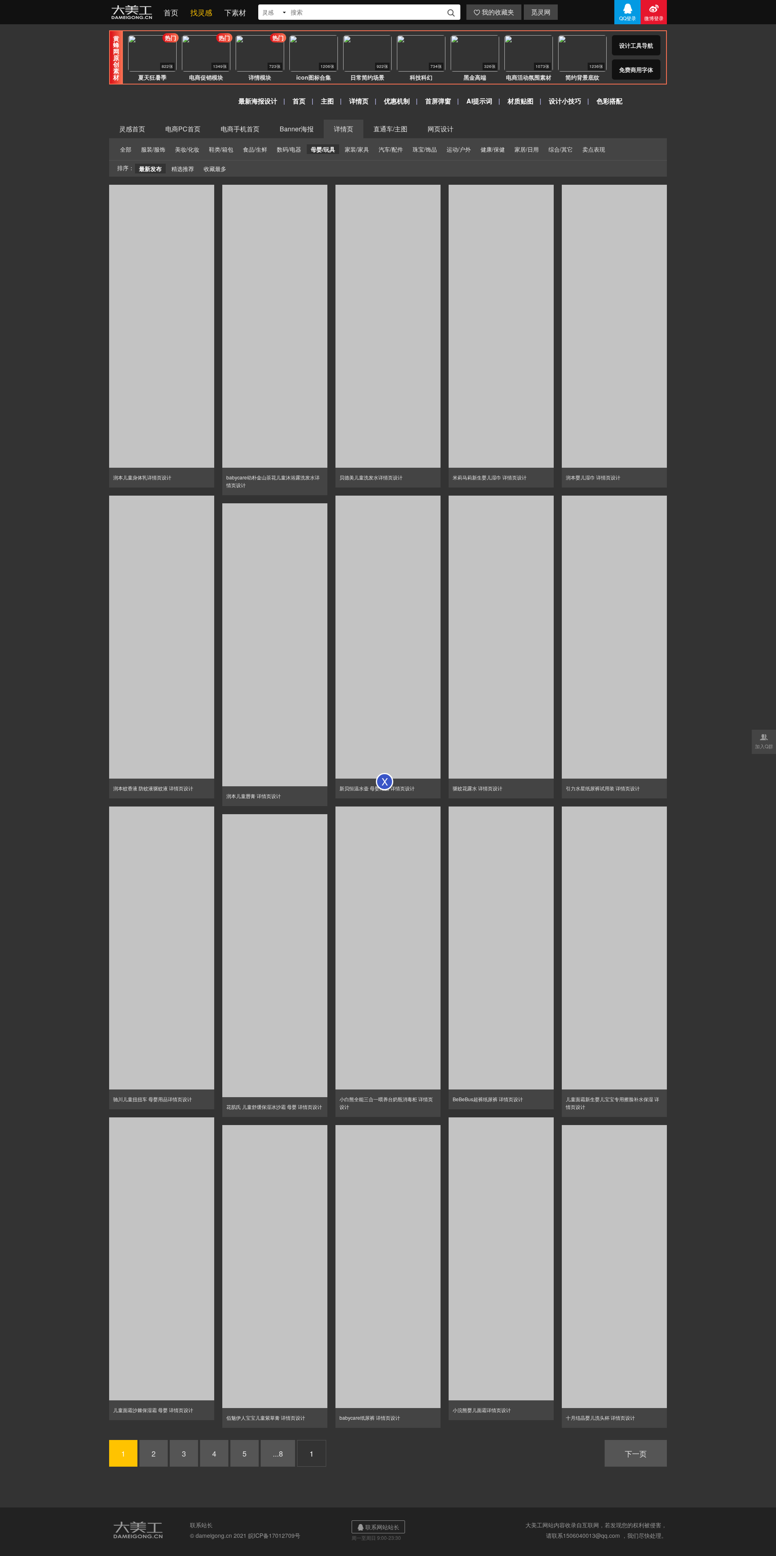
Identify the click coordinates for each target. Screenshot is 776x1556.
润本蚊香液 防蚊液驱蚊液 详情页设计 (153, 788)
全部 (125, 149)
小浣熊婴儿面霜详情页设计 (482, 1409)
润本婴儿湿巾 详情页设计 (593, 477)
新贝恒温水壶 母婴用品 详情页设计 (377, 788)
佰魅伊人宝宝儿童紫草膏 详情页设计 (265, 1417)
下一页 (636, 1453)
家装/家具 (357, 149)
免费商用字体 (636, 69)
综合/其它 (560, 149)
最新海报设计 (257, 101)
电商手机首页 (240, 128)
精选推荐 (182, 169)
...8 (278, 1453)
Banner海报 (297, 128)
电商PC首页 (182, 128)
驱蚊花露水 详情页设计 (477, 788)
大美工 (133, 12)
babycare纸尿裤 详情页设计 (370, 1417)
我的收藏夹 (494, 12)
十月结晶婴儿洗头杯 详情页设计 (600, 1417)
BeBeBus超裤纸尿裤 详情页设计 (488, 1099)
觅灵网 (540, 12)
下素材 (235, 12)
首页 (171, 12)
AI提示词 (479, 101)
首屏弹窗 (438, 101)
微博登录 (654, 12)
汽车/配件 (391, 149)
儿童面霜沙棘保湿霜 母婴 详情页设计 (153, 1409)
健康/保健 (493, 149)
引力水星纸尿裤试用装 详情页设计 (603, 788)
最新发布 (150, 169)
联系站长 (201, 1525)
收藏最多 (215, 169)
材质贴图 (521, 101)
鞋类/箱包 (221, 149)
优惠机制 (397, 101)
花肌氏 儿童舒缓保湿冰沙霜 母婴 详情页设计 (274, 1106)
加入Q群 (764, 741)
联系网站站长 (378, 1527)
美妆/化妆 (187, 149)
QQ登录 (627, 12)
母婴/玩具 (323, 149)
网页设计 (440, 128)
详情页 (359, 101)
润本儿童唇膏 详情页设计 (253, 795)
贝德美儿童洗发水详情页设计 (371, 477)
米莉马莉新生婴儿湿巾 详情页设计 (490, 477)
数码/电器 (289, 149)
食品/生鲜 (255, 149)
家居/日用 (527, 149)
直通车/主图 (390, 128)
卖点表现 (593, 149)
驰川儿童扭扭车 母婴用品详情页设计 (152, 1099)
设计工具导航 (636, 45)
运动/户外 (459, 149)
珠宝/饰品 (425, 149)
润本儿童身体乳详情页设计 (142, 477)
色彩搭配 (609, 101)
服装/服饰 (153, 149)
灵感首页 (132, 128)
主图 (327, 101)
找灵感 (201, 12)
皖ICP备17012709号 (274, 1535)
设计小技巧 (565, 101)
